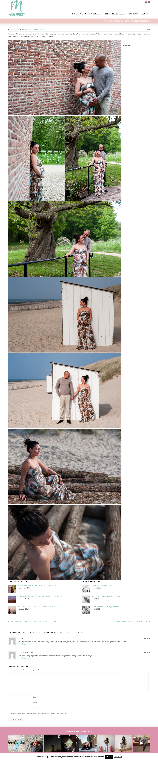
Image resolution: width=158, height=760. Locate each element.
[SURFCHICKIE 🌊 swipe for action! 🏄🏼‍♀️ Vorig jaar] (16, 743)
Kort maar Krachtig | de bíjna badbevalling (107, 607)
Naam (35, 697)
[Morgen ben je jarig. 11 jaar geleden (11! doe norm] (123, 743)
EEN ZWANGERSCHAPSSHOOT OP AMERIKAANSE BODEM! (40, 596)
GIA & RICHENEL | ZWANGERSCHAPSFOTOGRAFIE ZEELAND (32, 621)
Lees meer (118, 757)
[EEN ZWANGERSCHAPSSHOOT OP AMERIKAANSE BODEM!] (12, 599)
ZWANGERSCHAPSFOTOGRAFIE (34, 30)
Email (35, 703)
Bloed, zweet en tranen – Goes (103, 586)
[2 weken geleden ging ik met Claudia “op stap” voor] (88, 743)
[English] (146, 2)
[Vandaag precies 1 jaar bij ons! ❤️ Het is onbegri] (141, 743)
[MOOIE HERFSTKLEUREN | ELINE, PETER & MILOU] (12, 589)
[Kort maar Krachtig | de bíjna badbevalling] (86, 610)
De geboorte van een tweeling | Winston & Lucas (131, 621)
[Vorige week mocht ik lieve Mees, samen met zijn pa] (70, 743)
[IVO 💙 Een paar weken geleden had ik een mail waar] (34, 743)
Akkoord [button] (109, 757)
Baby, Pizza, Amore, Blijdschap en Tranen (107, 596)
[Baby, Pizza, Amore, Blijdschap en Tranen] (86, 599)
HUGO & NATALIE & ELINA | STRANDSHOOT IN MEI (37, 607)
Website (36, 708)
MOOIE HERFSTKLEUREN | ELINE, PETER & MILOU (37, 586)
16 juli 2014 (14, 30)
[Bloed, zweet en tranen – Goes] (86, 589)
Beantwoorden (24, 644)
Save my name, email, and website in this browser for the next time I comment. (39, 713)
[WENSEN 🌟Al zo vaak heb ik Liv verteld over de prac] (52, 743)
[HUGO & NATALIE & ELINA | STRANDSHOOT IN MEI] (12, 610)
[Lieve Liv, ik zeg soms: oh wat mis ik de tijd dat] (105, 743)
